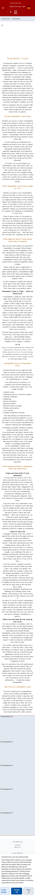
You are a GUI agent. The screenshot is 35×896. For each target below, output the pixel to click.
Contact (17, 845)
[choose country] (29, 7)
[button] (15, 11)
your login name (15, 11)
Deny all (28, 891)
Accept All (16, 891)
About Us (17, 847)
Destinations (5, 19)
